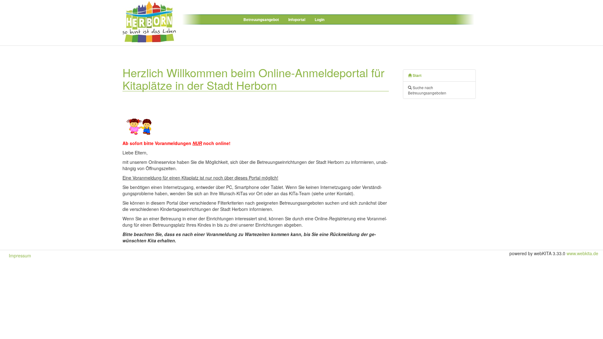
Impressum (20, 255)
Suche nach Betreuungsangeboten (427, 90)
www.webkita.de (582, 253)
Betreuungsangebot (261, 19)
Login (319, 19)
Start (416, 75)
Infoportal (296, 19)
